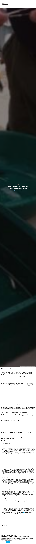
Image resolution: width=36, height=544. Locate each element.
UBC (11, 455)
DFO (24, 512)
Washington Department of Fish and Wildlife (22, 489)
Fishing (18, 184)
